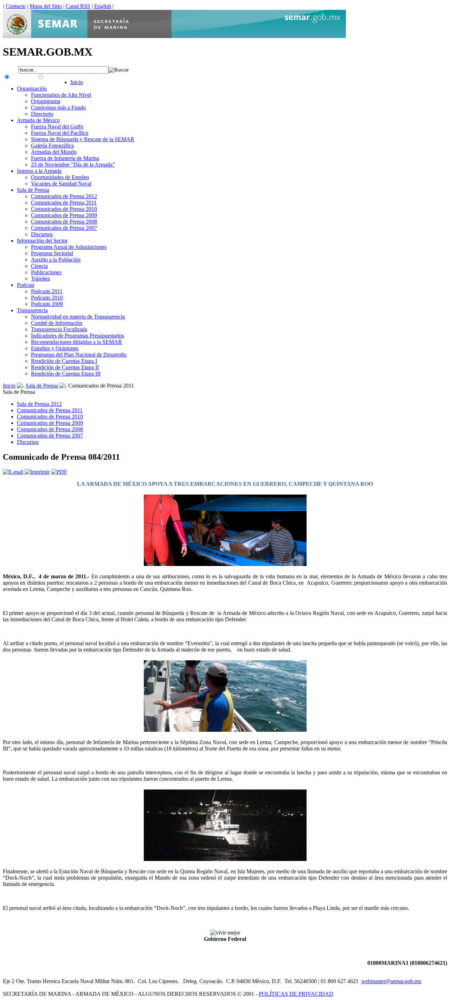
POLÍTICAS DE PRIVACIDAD (296, 994)
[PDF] (59, 472)
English (102, 6)
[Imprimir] (37, 472)
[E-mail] (13, 472)
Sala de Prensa (42, 386)
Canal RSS (78, 6)
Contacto (16, 6)
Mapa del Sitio (46, 6)
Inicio (9, 386)
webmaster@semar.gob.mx (391, 981)
